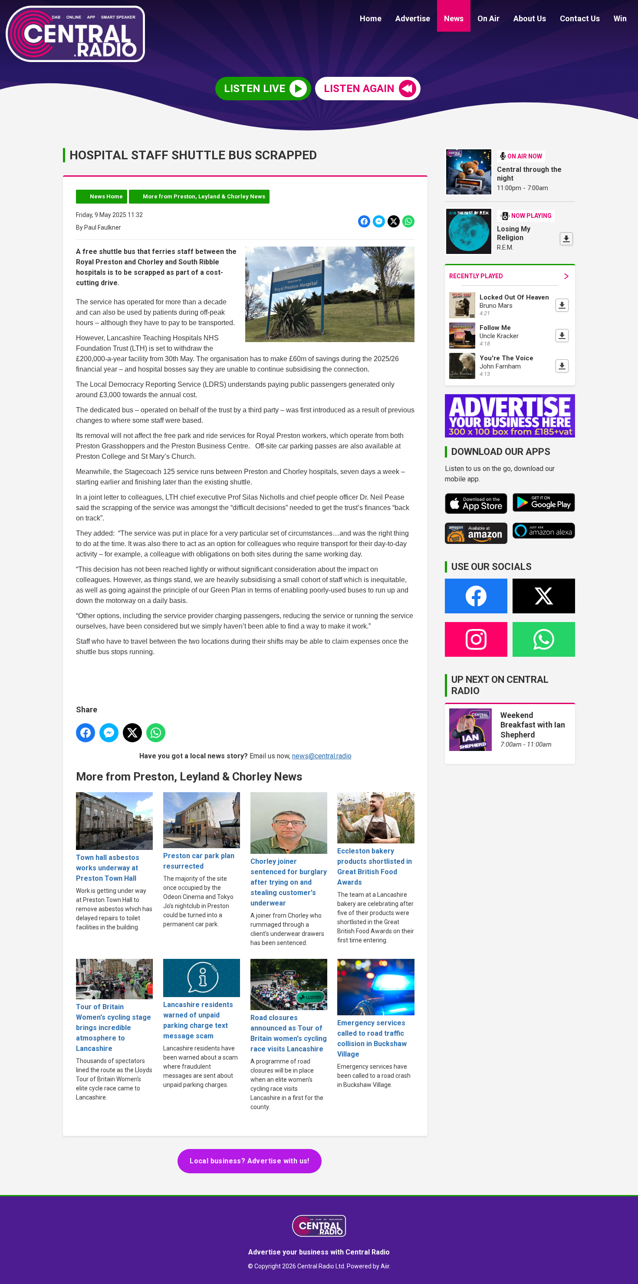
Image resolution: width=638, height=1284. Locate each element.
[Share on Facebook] (364, 221)
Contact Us (580, 18)
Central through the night (529, 173)
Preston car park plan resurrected (198, 861)
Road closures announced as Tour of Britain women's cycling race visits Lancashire (288, 1033)
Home (370, 18)
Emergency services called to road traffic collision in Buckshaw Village (372, 1038)
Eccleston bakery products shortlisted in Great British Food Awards (374, 866)
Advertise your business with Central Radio (319, 1252)
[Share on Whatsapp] (408, 221)
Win (620, 18)
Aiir (385, 1266)
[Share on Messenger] (379, 221)
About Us (529, 18)
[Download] (566, 238)
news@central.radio (322, 756)
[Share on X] (394, 221)
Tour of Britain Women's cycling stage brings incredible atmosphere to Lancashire (113, 1028)
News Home (106, 196)
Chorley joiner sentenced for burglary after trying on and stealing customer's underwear (288, 882)
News (454, 18)
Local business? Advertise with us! (249, 1161)
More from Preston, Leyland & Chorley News (204, 196)
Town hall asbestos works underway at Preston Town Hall (107, 867)
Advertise (412, 18)
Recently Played (476, 276)
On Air (488, 18)
